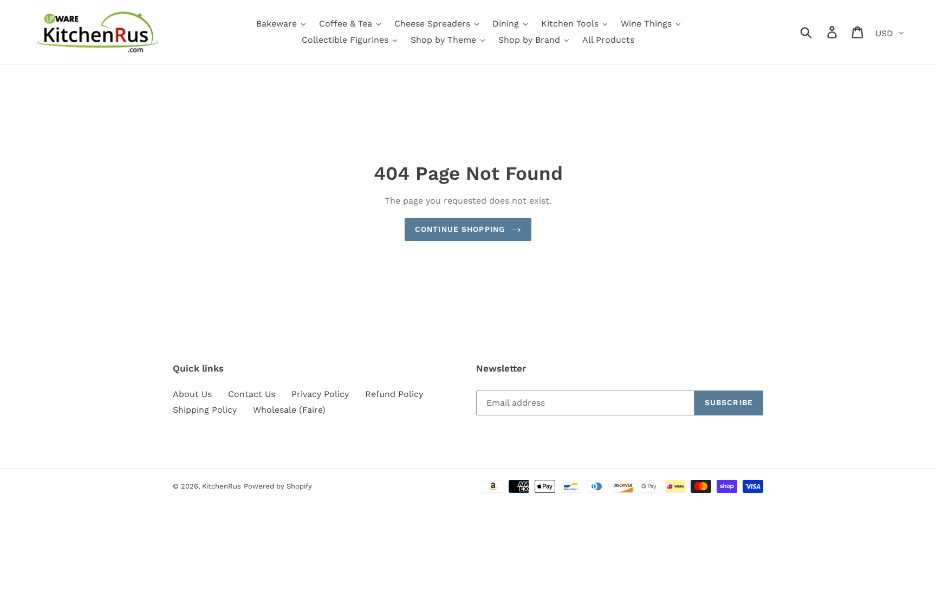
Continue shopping (460, 229)
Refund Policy (394, 394)
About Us (192, 394)
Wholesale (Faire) (289, 410)
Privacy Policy (320, 394)
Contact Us (251, 394)
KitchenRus (221, 486)
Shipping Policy (205, 410)
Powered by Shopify (278, 486)
